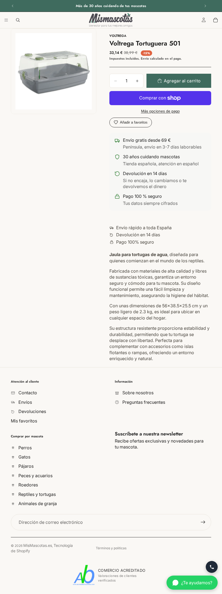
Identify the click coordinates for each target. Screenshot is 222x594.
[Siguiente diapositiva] (205, 6)
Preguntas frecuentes (143, 402)
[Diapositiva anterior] (13, 6)
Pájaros (25, 466)
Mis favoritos (24, 420)
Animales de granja (37, 503)
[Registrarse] (203, 522)
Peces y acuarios (35, 475)
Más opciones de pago (160, 111)
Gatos (23, 457)
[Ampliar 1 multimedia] (53, 71)
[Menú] (6, 20)
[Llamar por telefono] (212, 567)
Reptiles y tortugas (36, 494)
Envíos (24, 402)
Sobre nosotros (137, 392)
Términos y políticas (111, 548)
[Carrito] (215, 20)
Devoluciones (31, 411)
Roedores (27, 485)
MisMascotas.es (37, 545)
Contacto (27, 392)
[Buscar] (18, 20)
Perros (24, 447)
